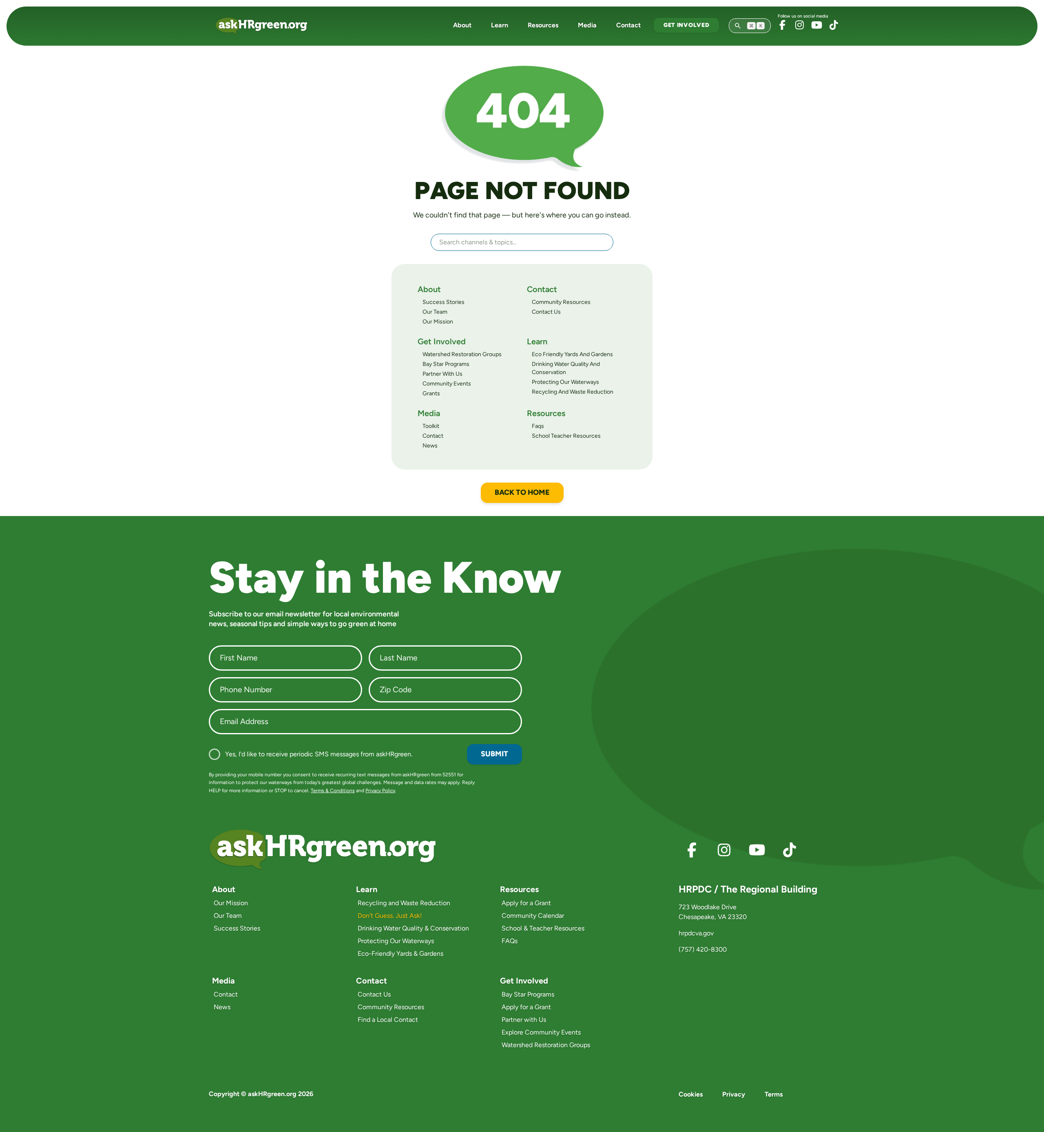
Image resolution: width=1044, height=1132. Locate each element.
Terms (774, 1094)
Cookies (691, 1094)
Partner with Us (524, 1019)
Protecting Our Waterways (565, 382)
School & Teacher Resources (543, 928)
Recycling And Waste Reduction (572, 391)
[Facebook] (782, 25)
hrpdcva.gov (696, 933)
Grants (431, 393)
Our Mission (437, 321)
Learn (499, 25)
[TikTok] (833, 25)
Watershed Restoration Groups (462, 354)
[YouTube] (816, 25)
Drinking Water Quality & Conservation (413, 928)
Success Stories (443, 302)
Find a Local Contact (388, 1019)
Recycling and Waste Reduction (404, 903)
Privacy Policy (380, 790)
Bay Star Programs (445, 364)
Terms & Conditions (333, 790)
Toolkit (430, 426)
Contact (628, 25)
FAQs (510, 941)
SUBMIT (494, 753)
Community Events (446, 383)
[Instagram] (799, 25)
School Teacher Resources (566, 435)
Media (587, 25)
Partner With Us (442, 373)
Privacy (733, 1094)
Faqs (538, 426)
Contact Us (546, 311)
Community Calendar (533, 915)
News (430, 445)
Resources (543, 25)
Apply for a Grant (526, 903)
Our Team (434, 311)
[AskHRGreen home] (266, 25)
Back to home (522, 492)
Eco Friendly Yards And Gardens (572, 354)
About (462, 25)
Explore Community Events (541, 1032)
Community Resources (561, 302)
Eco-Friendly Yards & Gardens (400, 953)
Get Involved (686, 25)
